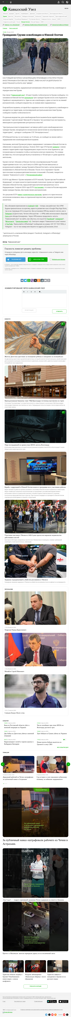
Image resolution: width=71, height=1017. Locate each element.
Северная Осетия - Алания (48, 19)
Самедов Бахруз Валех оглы (14, 713)
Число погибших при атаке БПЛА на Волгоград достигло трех (50, 726)
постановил (39, 187)
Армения (32, 13)
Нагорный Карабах (8, 19)
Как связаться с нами (19, 1001)
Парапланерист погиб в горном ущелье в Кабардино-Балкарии (18, 743)
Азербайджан (24, 13)
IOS (37, 206)
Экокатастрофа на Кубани (60, 25)
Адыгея (17, 13)
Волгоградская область (56, 13)
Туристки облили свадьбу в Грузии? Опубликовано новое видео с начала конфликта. (12, 977)
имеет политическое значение (30, 195)
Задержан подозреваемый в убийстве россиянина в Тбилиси (26, 580)
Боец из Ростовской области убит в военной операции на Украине (16, 726)
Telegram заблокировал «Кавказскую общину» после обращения (35, 976)
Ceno (7, 216)
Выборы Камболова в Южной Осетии (35, 25)
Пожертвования (38, 1001)
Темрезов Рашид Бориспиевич (15, 630)
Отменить (59, 311)
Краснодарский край (61, 16)
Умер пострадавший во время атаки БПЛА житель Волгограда (27, 445)
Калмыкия (38, 16)
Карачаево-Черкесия (48, 16)
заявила (56, 147)
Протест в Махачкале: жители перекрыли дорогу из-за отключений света (29, 953)
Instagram (59, 219)
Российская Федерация (21, 19)
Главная (5, 28)
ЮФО (42, 22)
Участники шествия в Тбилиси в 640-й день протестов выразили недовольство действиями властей (33, 536)
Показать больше (35, 986)
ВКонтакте (10, 221)
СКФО (58, 19)
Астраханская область (42, 13)
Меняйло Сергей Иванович (14, 671)
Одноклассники (22, 221)
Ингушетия (18, 16)
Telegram (8, 214)
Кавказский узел (18, 95)
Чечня (18, 22)
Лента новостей (13, 28)
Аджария (11, 13)
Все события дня (62, 747)
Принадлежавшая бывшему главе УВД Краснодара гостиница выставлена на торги (34, 401)
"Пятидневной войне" (34, 175)
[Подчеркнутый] (31, 291)
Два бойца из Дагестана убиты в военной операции (19, 734)
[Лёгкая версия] (10, 2)
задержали (28, 98)
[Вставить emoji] (40, 291)
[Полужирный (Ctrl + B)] (24, 291)
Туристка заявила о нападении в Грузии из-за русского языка (56, 976)
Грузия (5, 16)
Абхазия (5, 13)
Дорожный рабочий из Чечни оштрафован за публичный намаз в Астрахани (18, 778)
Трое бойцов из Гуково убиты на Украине (52, 733)
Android (31, 206)
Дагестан (10, 16)
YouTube (9, 224)
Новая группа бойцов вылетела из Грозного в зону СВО (49, 743)
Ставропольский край (9, 22)
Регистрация (29, 310)
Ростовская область (34, 19)
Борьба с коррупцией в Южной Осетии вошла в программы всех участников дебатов (35, 487)
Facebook (50, 219)
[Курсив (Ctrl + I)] (27, 291)
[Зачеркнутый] (35, 291)
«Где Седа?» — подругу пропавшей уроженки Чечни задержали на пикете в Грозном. (33, 900)
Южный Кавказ (35, 22)
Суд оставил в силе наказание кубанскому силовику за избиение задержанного (52, 778)
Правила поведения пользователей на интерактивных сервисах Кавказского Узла (41, 1009)
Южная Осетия (25, 22)
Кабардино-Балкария (28, 16)
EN (7, 2)
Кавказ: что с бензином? (12, 25)
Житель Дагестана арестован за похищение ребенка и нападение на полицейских (34, 356)
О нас (4, 1001)
